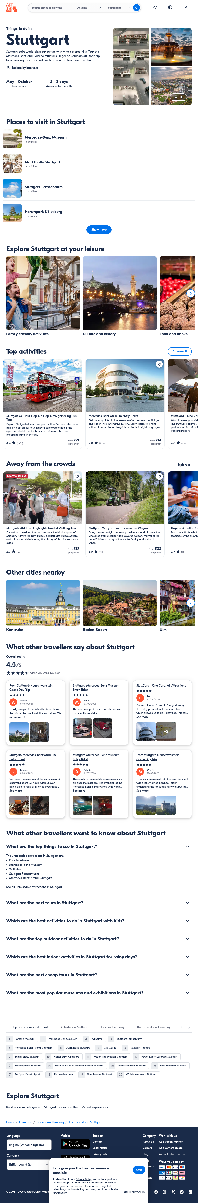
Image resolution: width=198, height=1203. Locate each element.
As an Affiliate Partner (172, 1154)
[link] (99, 138)
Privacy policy (101, 1154)
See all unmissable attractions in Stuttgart (34, 887)
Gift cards (148, 1166)
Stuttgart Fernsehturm (24, 874)
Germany (25, 1122)
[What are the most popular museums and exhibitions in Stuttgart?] (187, 993)
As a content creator (171, 1148)
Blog (145, 1154)
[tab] (30, 1027)
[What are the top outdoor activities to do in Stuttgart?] (187, 939)
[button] (99, 138)
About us (148, 1141)
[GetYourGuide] (11, 7)
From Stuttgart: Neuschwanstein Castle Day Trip (31, 688)
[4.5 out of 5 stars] (17, 672)
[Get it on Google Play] (75, 1144)
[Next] (190, 293)
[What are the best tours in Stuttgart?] (187, 903)
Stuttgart (50, 1107)
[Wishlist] (154, 8)
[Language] (170, 7)
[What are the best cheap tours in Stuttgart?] (187, 975)
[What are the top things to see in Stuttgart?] (187, 846)
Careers (147, 1148)
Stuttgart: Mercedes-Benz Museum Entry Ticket (96, 688)
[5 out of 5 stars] (35, 695)
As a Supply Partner (171, 1141)
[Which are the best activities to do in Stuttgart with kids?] (187, 921)
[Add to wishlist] (77, 364)
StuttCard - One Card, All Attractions (161, 685)
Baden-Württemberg (50, 1122)
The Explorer (147, 1175)
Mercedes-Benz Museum (25, 865)
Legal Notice (100, 1148)
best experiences (97, 1107)
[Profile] (185, 8)
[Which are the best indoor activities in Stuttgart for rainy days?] (187, 957)
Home (10, 1122)
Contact (97, 1141)
